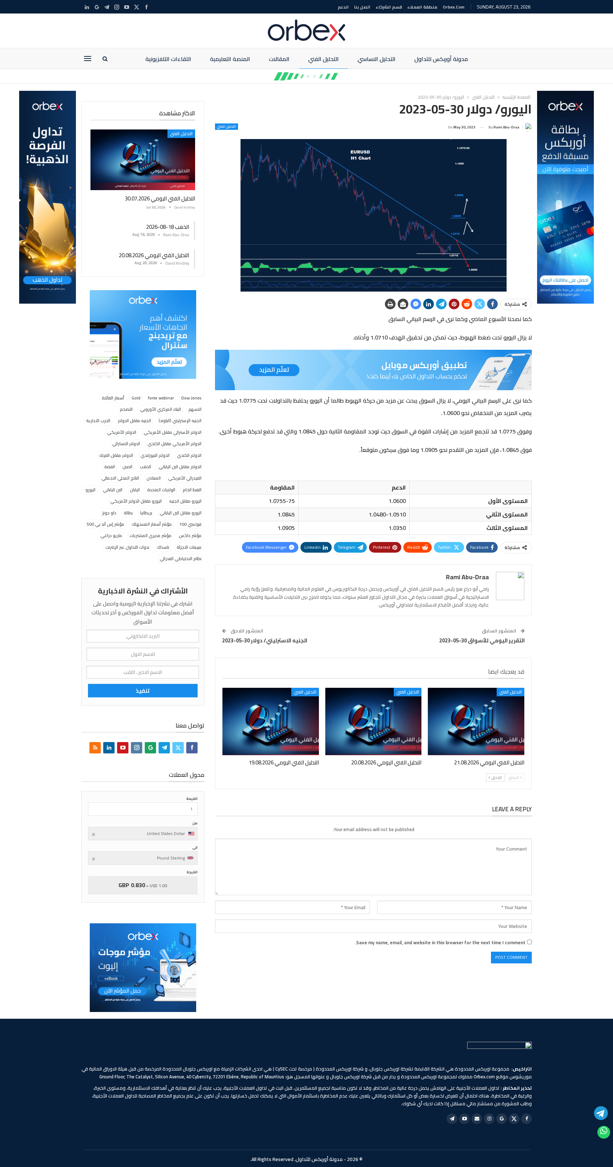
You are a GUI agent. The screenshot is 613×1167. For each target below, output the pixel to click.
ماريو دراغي (111, 535)
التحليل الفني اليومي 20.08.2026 (154, 255)
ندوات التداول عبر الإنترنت (127, 547)
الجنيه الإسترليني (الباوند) (180, 420)
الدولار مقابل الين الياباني (180, 467)
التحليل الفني (323, 59)
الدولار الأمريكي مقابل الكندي (174, 443)
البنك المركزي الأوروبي (160, 409)
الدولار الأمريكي (121, 432)
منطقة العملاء (422, 7)
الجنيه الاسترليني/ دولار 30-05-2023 (264, 640)
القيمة (192, 799)
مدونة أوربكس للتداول (441, 59)
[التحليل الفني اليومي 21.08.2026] (476, 721)
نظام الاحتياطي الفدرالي (180, 558)
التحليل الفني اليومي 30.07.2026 (160, 198)
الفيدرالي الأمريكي (184, 478)
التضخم (126, 409)
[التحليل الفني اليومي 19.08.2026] (270, 721)
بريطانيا (146, 513)
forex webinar (161, 398)
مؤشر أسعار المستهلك (152, 524)
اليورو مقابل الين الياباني (180, 513)
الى (195, 848)
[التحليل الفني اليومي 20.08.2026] (373, 721)
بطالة (128, 513)
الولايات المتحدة (161, 490)
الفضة (109, 467)
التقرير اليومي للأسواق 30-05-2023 (482, 640)
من (195, 823)
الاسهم (194, 409)
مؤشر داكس (190, 535)
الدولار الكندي (189, 455)
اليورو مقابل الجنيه (185, 501)
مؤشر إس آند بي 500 (105, 524)
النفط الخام (192, 490)
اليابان (135, 490)
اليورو (90, 490)
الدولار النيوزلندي (155, 455)
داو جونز (109, 513)
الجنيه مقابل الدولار (134, 420)
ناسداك (163, 547)
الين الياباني (112, 490)
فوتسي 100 (190, 524)
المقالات (279, 59)
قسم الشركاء (389, 7)
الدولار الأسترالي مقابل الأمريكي (172, 432)
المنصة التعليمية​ (230, 59)
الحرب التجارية (98, 420)
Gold (136, 398)
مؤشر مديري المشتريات (150, 535)
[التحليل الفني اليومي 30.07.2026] (142, 159)
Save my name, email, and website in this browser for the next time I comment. (440, 942)
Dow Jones (191, 398)
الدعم (343, 7)
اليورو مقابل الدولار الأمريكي (136, 501)
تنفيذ (143, 690)
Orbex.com (453, 7)
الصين (127, 467)
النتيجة (192, 872)
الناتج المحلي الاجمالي (120, 478)
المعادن (154, 478)
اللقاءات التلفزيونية (168, 59)
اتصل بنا (362, 7)
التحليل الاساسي (377, 59)
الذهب (145, 467)
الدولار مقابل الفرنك (116, 455)
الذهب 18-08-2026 (167, 227)
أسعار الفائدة (113, 398)
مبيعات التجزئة (189, 547)
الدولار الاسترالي (126, 443)
